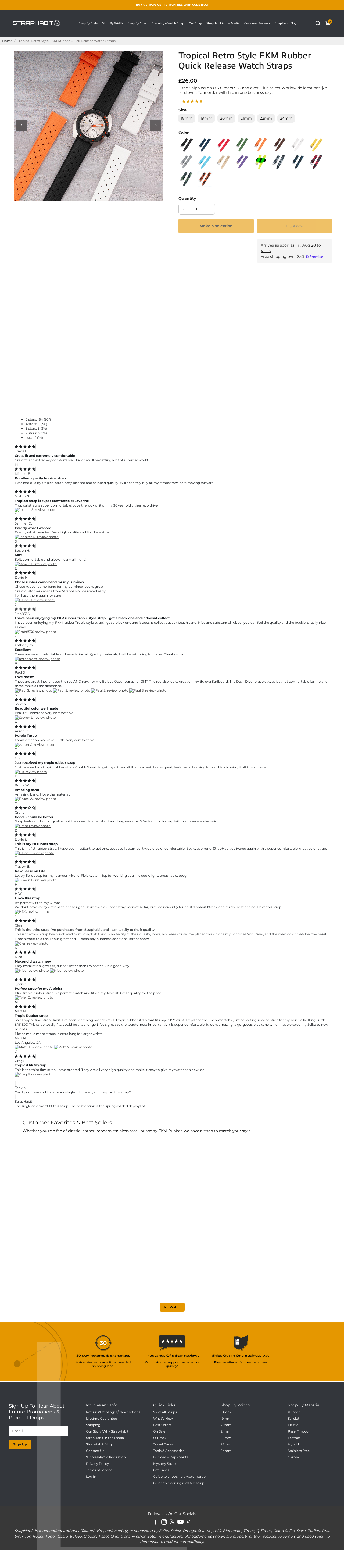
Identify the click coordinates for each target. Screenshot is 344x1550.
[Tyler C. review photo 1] (34, 997)
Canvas (294, 1457)
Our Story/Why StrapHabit (107, 1431)
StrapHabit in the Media (222, 23)
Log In (91, 1476)
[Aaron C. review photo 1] (35, 745)
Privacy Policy (97, 1464)
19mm (226, 1418)
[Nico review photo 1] (32, 970)
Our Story (195, 23)
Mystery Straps (165, 1464)
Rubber (294, 1412)
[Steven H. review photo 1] (36, 564)
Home (7, 41)
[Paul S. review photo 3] (110, 690)
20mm (226, 1425)
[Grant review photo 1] (33, 826)
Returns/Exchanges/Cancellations (113, 1412)
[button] (192, 101)
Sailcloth (295, 1418)
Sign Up (20, 1444)
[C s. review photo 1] (31, 772)
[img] (25, 446)
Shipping (197, 87)
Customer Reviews (257, 23)
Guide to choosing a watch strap (179, 1476)
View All (172, 1307)
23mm (226, 1444)
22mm (226, 1438)
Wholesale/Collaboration (106, 1457)
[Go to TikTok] (188, 1522)
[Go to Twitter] (172, 1522)
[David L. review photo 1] (34, 853)
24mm (226, 1451)
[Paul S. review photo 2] (72, 690)
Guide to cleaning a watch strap (178, 1483)
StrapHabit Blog (285, 23)
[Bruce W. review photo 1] (35, 799)
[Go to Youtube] (180, 1522)
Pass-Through (299, 1431)
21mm (226, 1431)
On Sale (159, 1431)
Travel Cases (163, 1444)
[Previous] (21, 125)
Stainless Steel (299, 1451)
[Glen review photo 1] (32, 943)
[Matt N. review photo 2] (73, 1047)
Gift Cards (161, 1470)
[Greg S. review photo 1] (34, 1074)
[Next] (155, 125)
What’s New (163, 1418)
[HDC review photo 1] (32, 912)
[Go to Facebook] (156, 1522)
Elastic (293, 1425)
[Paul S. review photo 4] (148, 690)
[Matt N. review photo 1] (34, 1047)
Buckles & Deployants (170, 1457)
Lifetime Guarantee (101, 1418)
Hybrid (293, 1444)
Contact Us (95, 1451)
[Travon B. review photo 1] (36, 880)
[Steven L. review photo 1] (35, 717)
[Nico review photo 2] (67, 970)
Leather (294, 1438)
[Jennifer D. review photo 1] (37, 537)
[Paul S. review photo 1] (34, 690)
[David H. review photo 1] (35, 600)
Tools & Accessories (168, 1451)
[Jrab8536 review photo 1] (35, 632)
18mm (226, 1412)
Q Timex (159, 1438)
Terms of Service (99, 1470)
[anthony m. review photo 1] (37, 659)
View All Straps (165, 1412)
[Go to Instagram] (164, 1522)
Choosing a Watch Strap (168, 23)
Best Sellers (162, 1425)
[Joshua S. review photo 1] (35, 510)
